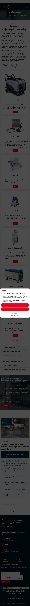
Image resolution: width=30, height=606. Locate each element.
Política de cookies (14, 315)
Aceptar (15, 305)
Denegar (15, 309)
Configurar (15, 313)
